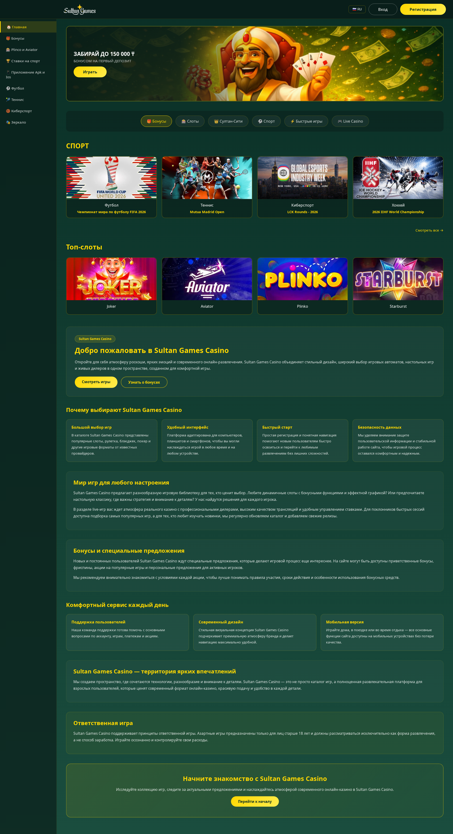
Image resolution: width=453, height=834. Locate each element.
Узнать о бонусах (144, 382)
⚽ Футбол (15, 88)
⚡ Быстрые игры (306, 121)
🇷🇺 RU (357, 9)
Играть (90, 72)
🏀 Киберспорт (19, 110)
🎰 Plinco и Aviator (22, 49)
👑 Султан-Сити (228, 121)
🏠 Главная (16, 27)
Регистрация (423, 9)
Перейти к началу (255, 801)
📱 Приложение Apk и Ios (25, 74)
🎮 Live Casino (350, 121)
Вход (383, 9)
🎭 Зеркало (16, 122)
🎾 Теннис (15, 99)
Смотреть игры (96, 381)
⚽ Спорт (266, 121)
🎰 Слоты (190, 121)
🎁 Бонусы (15, 38)
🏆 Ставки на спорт (23, 60)
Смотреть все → (429, 230)
